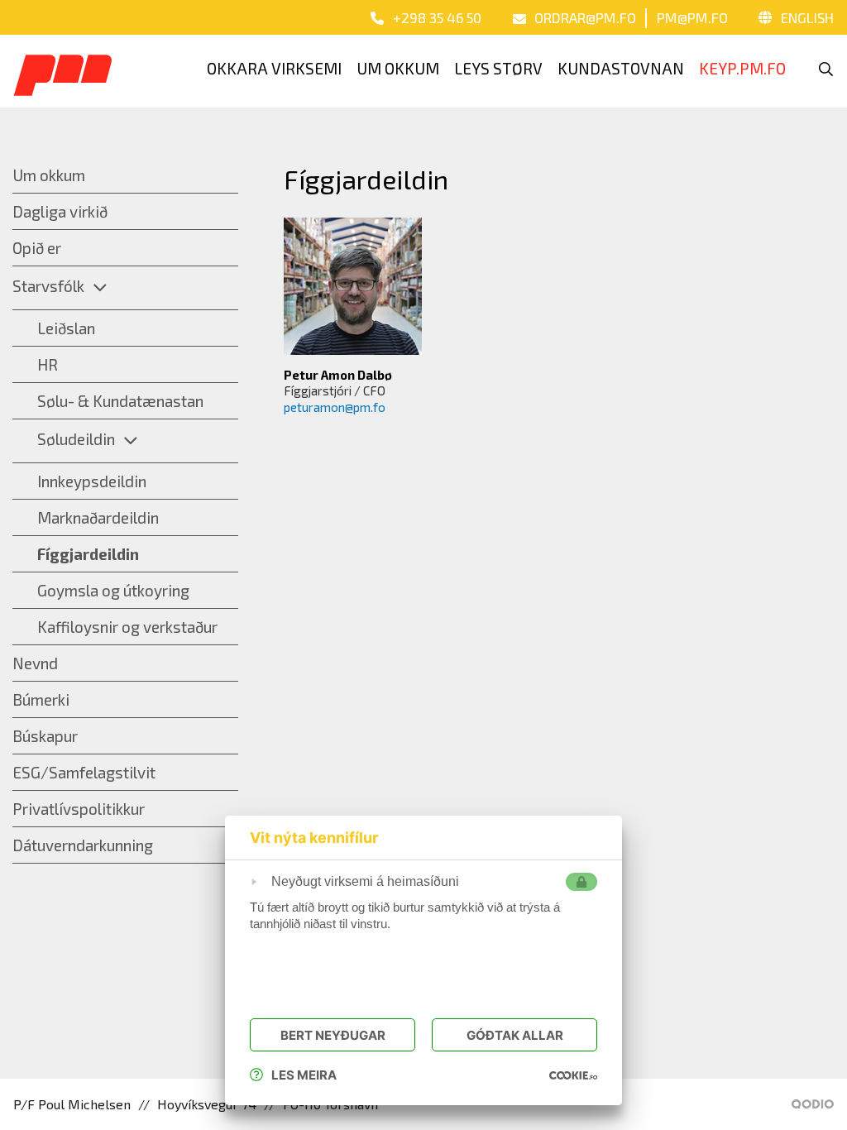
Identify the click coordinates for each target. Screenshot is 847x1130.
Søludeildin (76, 438)
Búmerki (40, 699)
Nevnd (35, 663)
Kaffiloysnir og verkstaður (127, 626)
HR (47, 364)
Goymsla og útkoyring (113, 590)
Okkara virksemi (274, 68)
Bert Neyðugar (332, 1035)
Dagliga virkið (60, 211)
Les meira (304, 1075)
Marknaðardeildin (98, 517)
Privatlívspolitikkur (78, 808)
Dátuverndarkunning (82, 845)
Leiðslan (66, 328)
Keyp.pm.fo (742, 68)
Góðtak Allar (515, 1035)
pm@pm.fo (692, 17)
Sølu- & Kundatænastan (120, 400)
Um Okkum (398, 68)
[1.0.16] (573, 1075)
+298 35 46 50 (437, 17)
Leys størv (498, 68)
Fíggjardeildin (88, 553)
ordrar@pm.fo (585, 17)
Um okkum (48, 174)
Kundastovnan (620, 68)
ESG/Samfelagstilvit (84, 772)
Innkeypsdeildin (91, 481)
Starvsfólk (48, 285)
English (807, 17)
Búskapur (45, 735)
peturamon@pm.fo (334, 407)
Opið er (36, 247)
